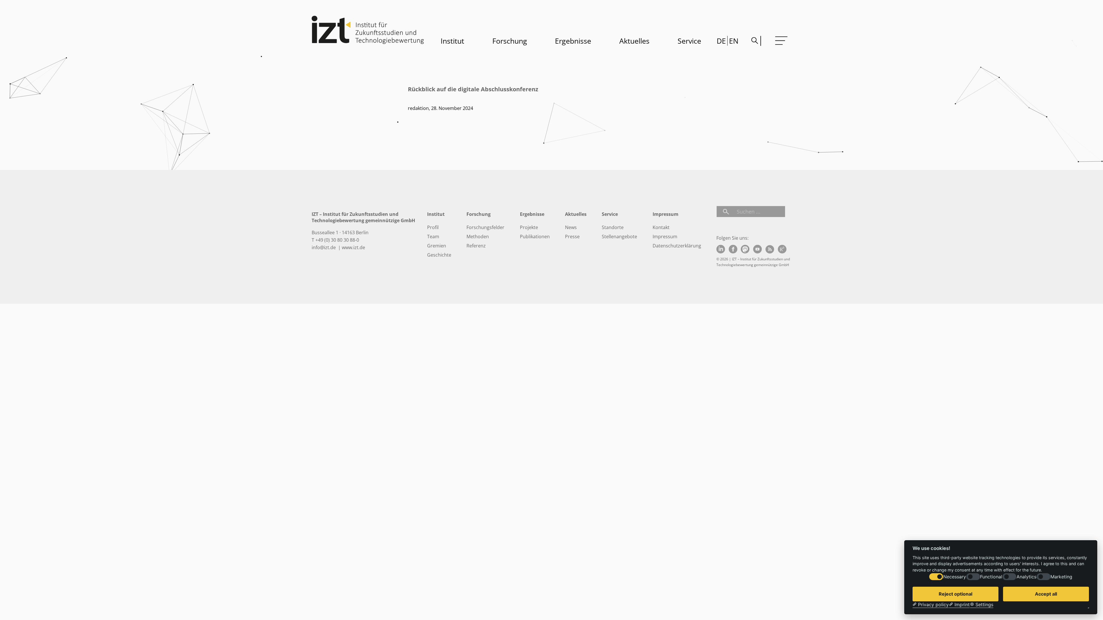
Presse (572, 236)
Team (433, 236)
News (571, 227)
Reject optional (955, 594)
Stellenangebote (619, 236)
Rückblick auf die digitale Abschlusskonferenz (473, 89)
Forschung (509, 41)
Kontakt (661, 227)
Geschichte (439, 255)
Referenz (476, 246)
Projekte (529, 227)
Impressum (665, 236)
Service (689, 41)
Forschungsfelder (485, 227)
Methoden (477, 236)
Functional (991, 577)
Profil (433, 227)
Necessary (954, 577)
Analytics (1026, 577)
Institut (452, 41)
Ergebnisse (573, 41)
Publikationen (535, 236)
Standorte (613, 227)
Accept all (1046, 594)
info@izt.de (324, 247)
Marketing (1061, 577)
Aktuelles (634, 41)
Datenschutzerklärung (677, 246)
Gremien (436, 246)
